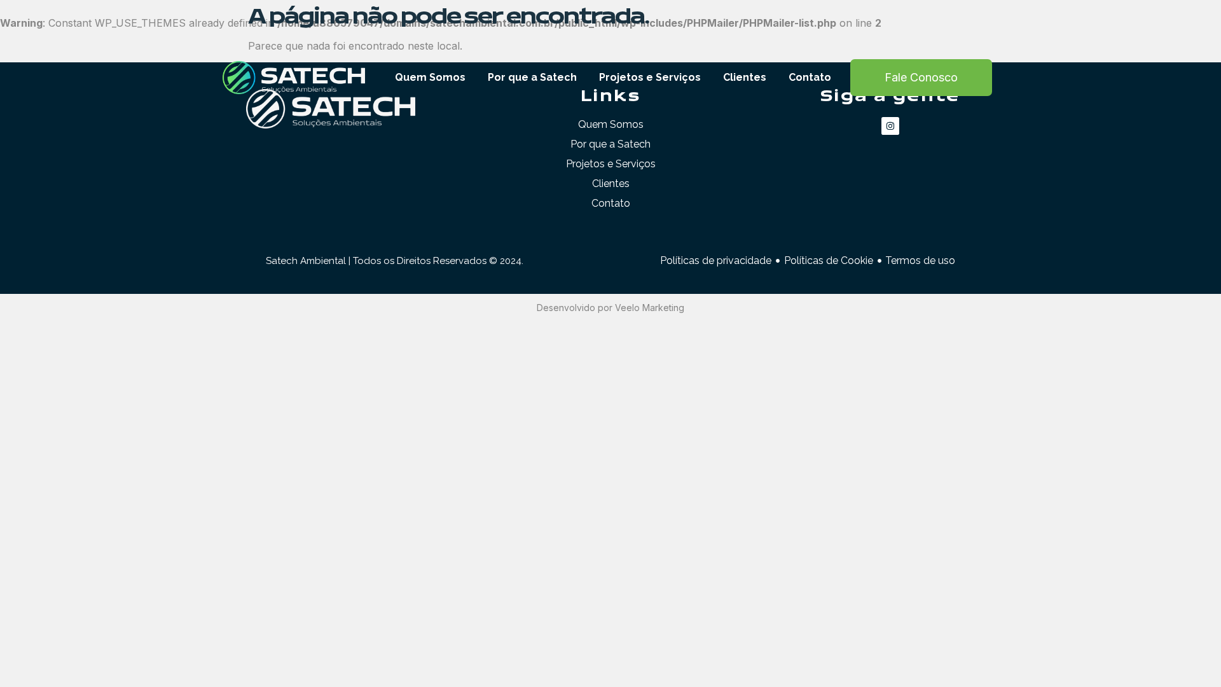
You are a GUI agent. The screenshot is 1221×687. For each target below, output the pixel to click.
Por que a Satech (532, 77)
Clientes (744, 77)
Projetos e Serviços (650, 77)
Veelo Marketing (649, 307)
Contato (810, 77)
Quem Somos (430, 77)
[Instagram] (890, 126)
